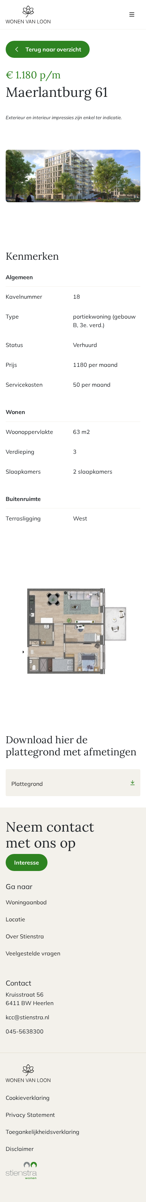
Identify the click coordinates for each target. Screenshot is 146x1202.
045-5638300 (25, 1031)
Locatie (15, 919)
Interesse (26, 862)
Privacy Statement (30, 1114)
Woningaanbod (26, 902)
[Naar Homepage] (28, 1078)
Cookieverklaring (28, 1097)
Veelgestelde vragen (33, 953)
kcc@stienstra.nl (27, 1017)
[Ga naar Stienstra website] (21, 1176)
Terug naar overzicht (53, 49)
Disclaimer (20, 1148)
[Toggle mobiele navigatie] (131, 14)
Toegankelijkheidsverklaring (42, 1131)
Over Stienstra (25, 936)
